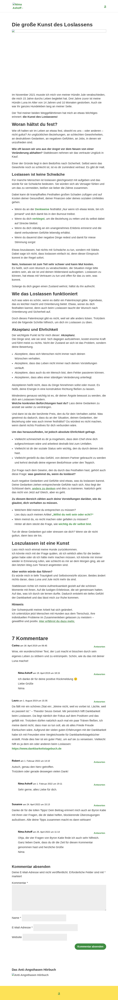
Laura (15, 700)
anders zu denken (43, 488)
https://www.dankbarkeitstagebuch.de (36, 748)
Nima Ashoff (25, 673)
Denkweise (42, 209)
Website (17, 937)
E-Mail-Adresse (22, 927)
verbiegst (38, 218)
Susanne (17, 804)
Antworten (99, 646)
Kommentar (20, 882)
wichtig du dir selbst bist (75, 524)
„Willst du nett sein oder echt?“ (72, 514)
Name (16, 917)
